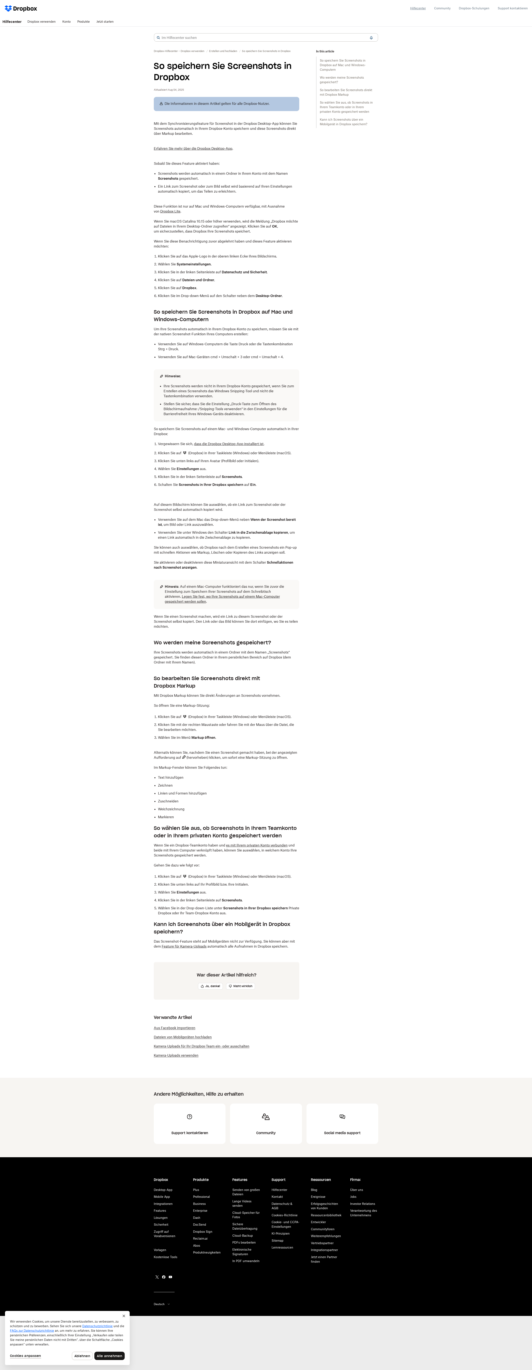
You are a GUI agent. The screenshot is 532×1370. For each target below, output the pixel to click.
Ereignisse (318, 1196)
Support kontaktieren (513, 8)
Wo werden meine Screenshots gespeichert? (342, 80)
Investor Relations (362, 1203)
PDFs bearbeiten (244, 1242)
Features (160, 1210)
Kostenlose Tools (165, 1257)
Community (442, 8)
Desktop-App (163, 1190)
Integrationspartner (324, 1250)
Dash (196, 1217)
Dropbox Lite (170, 211)
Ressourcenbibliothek (326, 1215)
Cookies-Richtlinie (285, 1215)
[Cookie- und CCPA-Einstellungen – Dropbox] (67, 1338)
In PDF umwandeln (246, 1261)
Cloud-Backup (242, 1235)
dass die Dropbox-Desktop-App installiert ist (229, 444)
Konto (66, 21)
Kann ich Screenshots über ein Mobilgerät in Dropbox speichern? (343, 122)
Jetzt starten (105, 21)
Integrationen (163, 1203)
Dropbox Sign (202, 1231)
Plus (196, 1190)
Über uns (356, 1190)
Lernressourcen (282, 1247)
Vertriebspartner (322, 1243)
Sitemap (277, 1240)
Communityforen (323, 1229)
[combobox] (266, 37)
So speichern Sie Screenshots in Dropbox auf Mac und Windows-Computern (343, 65)
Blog (314, 1190)
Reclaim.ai (200, 1238)
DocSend (199, 1224)
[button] (158, 37)
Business (199, 1203)
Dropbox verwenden (41, 21)
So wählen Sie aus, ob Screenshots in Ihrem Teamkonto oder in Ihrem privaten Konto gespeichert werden (346, 107)
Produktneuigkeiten (207, 1252)
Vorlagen (160, 1250)
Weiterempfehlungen (326, 1236)
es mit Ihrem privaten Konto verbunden (257, 845)
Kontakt (277, 1196)
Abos (196, 1245)
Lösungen (161, 1217)
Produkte (83, 21)
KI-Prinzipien (281, 1233)
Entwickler (318, 1222)
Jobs (353, 1196)
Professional (201, 1196)
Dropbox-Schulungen (474, 8)
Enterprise (200, 1210)
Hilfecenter (418, 8)
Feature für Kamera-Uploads (184, 946)
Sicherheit (161, 1224)
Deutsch (159, 1304)
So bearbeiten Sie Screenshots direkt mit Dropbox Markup (346, 92)
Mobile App (162, 1196)
